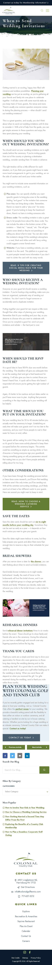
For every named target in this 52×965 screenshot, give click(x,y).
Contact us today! (18, 728)
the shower (36, 561)
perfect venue (22, 709)
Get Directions (28, 887)
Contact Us (26, 936)
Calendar (26, 931)
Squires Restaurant (26, 921)
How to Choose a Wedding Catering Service (26, 812)
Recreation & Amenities (26, 916)
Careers (26, 941)
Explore (26, 911)
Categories (9, 786)
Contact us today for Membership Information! (25, 2)
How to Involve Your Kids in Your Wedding (24, 807)
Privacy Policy (36, 958)
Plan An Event (26, 926)
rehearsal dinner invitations (20, 630)
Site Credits (15, 958)
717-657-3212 (28, 896)
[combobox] (26, 791)
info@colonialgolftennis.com (28, 891)
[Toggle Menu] (47, 10)
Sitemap (25, 958)
